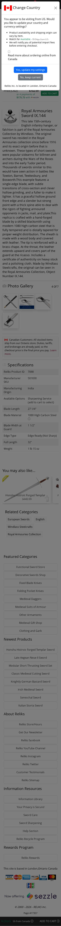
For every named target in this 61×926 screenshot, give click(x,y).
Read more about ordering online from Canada (32, 57)
